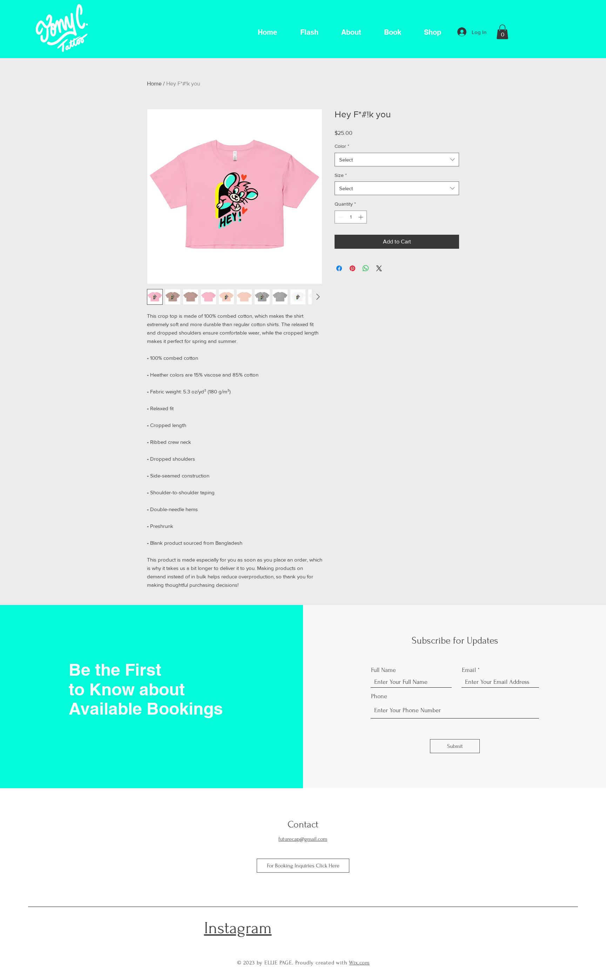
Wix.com (359, 962)
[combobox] (397, 159)
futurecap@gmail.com (302, 839)
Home (154, 84)
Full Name (383, 670)
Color (342, 146)
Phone (379, 696)
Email (469, 670)
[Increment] (361, 217)
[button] (502, 32)
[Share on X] (379, 268)
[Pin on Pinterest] (352, 268)
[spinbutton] (350, 217)
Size (341, 175)
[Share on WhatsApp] (366, 268)
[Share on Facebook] (339, 268)
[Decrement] (340, 217)
